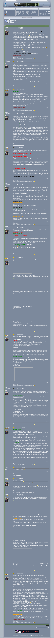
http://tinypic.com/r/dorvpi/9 (26, 51)
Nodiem (6, 466)
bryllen (6, 27)
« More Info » (41, 635)
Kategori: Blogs (9, 21)
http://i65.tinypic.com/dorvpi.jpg (24, 52)
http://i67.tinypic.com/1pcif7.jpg (35, 53)
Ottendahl (23, 14)
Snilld (23, 13)
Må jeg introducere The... (34, 13)
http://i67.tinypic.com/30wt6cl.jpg (17, 324)
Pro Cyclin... (28, 14)
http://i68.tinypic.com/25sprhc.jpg (17, 322)
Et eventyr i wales (11, 22)
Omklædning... (28, 11)
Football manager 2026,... (34, 12)
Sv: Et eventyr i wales (20, 112)
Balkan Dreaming (20, 473)
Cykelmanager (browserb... (34, 14)
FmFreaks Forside (9, 19)
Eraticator (23, 12)
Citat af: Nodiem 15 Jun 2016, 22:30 (18, 480)
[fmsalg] (27, 632)
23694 (49, 11)
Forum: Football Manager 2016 (12, 20)
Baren (28, 13)
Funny (45, 14)
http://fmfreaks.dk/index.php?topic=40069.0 (18, 58)
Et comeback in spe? (34, 11)
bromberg (23, 11)
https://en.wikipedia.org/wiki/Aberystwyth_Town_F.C (21, 33)
